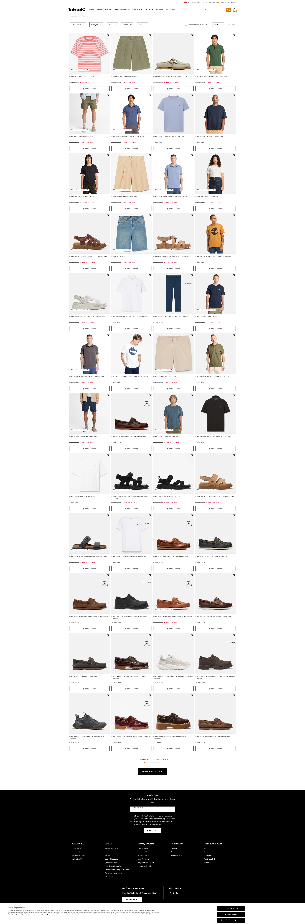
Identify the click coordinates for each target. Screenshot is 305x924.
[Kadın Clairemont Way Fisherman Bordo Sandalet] (89, 233)
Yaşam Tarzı (208, 855)
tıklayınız (49, 915)
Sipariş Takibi (143, 848)
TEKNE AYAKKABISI (122, 10)
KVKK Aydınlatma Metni (114, 866)
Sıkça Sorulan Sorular (146, 862)
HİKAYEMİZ (170, 10)
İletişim (108, 855)
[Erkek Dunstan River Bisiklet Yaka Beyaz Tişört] (131, 533)
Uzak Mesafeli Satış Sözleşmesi (117, 870)
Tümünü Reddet (231, 914)
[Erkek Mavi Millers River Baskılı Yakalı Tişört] (131, 113)
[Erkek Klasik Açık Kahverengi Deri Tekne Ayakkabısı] (89, 593)
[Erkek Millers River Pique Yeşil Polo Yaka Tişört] (215, 353)
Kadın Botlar (77, 852)
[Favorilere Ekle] (108, 36)
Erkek (91, 10)
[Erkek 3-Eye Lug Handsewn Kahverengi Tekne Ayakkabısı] (131, 653)
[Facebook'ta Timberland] (170, 894)
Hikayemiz (174, 848)
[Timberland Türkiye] (77, 10)
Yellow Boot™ (77, 859)
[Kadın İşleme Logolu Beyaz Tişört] (215, 173)
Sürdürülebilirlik (176, 855)
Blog (205, 848)
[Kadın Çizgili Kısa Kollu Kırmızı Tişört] (89, 53)
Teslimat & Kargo (144, 852)
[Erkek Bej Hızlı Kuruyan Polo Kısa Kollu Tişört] (173, 173)
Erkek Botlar (76, 848)
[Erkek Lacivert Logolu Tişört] (215, 293)
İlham (206, 852)
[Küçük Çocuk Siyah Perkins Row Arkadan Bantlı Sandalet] (131, 473)
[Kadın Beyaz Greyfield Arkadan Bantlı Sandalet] (89, 293)
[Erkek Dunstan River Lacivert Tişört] (173, 413)
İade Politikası (143, 859)
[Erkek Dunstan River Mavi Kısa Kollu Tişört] (173, 113)
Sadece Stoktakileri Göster (198, 25)
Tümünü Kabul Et (231, 909)
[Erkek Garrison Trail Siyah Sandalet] (173, 473)
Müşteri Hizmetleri (112, 848)
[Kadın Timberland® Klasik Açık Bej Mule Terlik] (173, 53)
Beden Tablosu (110, 852)
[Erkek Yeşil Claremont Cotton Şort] (89, 113)
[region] (152, 913)
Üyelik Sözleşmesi (111, 859)
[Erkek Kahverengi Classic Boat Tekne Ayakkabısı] (215, 593)
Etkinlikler (207, 862)
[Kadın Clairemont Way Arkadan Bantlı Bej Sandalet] (215, 473)
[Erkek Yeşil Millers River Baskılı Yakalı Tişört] (215, 53)
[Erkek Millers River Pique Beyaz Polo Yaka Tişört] (131, 293)
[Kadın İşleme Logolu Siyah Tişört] (89, 173)
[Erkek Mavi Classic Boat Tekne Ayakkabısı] (215, 533)
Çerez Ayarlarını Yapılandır (231, 920)
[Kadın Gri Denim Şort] (131, 233)
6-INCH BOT (137, 10)
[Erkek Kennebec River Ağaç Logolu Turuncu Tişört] (215, 233)
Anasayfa (73, 17)
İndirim (159, 10)
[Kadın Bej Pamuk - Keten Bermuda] (131, 173)
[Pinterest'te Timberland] (176, 894)
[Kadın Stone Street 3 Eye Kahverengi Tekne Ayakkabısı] (173, 713)
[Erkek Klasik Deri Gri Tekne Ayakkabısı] (89, 653)
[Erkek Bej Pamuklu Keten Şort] (173, 353)
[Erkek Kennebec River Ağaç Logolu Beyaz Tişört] (131, 353)
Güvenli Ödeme (143, 855)
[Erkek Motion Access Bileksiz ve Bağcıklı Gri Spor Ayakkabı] (89, 713)
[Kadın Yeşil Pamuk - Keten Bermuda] (131, 53)
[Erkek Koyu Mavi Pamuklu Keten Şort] (89, 413)
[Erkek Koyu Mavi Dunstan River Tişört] (215, 113)
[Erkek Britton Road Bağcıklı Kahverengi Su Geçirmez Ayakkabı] (215, 653)
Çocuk (108, 10)
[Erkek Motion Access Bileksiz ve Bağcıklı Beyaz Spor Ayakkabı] (173, 653)
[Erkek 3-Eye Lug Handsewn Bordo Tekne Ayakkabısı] (131, 713)
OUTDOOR (149, 10)
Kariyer (173, 852)
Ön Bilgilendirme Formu (113, 873)
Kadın (99, 10)
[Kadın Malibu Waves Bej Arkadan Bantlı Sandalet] (173, 233)
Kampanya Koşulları (145, 866)
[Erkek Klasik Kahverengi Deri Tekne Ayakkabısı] (131, 413)
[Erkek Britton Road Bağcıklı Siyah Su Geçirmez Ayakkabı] (131, 593)
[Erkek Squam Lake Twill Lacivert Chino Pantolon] (173, 293)
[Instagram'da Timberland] (173, 894)
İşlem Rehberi (110, 877)
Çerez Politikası (111, 862)
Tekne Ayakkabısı (78, 855)
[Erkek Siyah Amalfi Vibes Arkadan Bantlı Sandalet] (89, 533)
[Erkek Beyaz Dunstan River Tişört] (89, 473)
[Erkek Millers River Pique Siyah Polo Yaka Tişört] (215, 413)
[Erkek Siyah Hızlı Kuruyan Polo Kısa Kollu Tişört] (89, 353)
